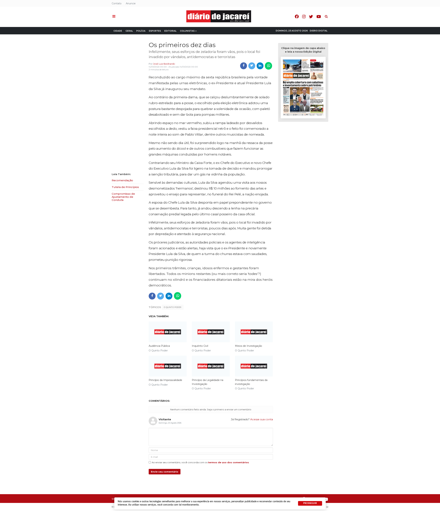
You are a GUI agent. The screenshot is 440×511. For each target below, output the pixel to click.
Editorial (170, 31)
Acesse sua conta (261, 419)
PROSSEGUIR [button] (310, 503)
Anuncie (131, 3)
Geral (129, 31)
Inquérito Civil (200, 345)
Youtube (319, 16)
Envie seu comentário (164, 471)
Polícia (140, 31)
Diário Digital (318, 30)
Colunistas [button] (187, 31)
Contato (117, 3)
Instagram (303, 16)
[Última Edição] (303, 88)
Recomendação (122, 180)
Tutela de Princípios (125, 187)
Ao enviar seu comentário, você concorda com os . (200, 462)
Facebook (296, 16)
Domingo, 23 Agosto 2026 (292, 30)
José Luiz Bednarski (164, 63)
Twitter (311, 16)
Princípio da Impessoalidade (165, 380)
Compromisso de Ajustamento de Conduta (123, 197)
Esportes (155, 31)
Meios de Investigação (248, 345)
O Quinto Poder (173, 307)
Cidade (117, 31)
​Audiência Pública (159, 345)
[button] (113, 16)
